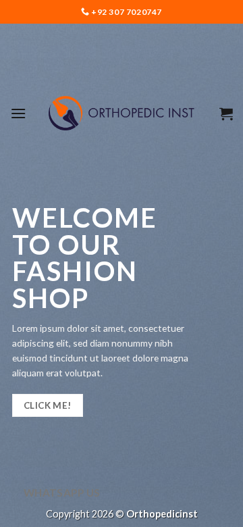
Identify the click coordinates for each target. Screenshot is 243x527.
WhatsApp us (62, 492)
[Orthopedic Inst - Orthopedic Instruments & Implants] (122, 113)
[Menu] (18, 113)
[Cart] (226, 113)
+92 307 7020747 (126, 12)
